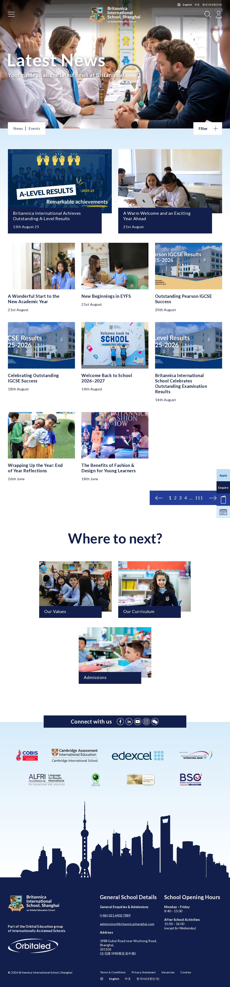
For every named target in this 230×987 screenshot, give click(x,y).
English (187, 4)
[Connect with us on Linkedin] (129, 721)
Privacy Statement (144, 972)
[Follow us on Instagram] (146, 721)
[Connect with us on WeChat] (154, 721)
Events (34, 128)
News (18, 128)
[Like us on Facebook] (120, 721)
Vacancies (168, 972)
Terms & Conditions (113, 972)
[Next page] (212, 498)
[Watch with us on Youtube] (137, 721)
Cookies (185, 972)
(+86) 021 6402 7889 (115, 915)
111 (199, 497)
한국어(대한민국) (212, 4)
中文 (197, 4)
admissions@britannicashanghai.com (127, 924)
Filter (203, 128)
